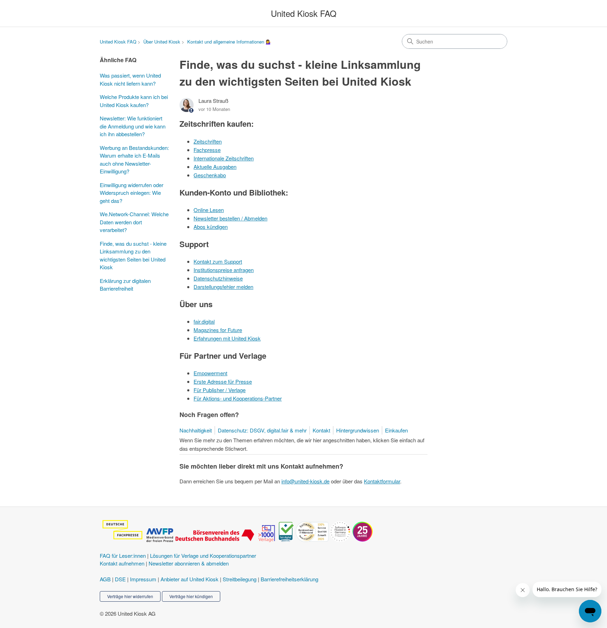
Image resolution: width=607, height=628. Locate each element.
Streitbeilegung (239, 579)
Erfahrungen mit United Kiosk (227, 338)
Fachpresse (207, 149)
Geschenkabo (210, 175)
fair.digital (204, 321)
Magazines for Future (218, 329)
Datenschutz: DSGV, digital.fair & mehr (262, 430)
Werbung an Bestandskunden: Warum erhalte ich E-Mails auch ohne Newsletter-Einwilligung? (134, 159)
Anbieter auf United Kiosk (189, 579)
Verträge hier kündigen (191, 596)
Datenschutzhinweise (218, 278)
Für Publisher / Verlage (220, 390)
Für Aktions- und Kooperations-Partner (238, 398)
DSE (120, 579)
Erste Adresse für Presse (223, 381)
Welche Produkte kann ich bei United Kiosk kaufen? (134, 100)
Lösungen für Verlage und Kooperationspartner (203, 555)
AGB (105, 579)
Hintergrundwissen (357, 430)
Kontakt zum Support (218, 261)
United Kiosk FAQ (118, 41)
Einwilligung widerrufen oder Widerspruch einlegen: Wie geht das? (131, 192)
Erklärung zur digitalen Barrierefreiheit (125, 284)
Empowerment (210, 373)
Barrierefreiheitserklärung (289, 579)
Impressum (143, 579)
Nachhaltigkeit (196, 430)
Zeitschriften (208, 141)
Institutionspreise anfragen (224, 269)
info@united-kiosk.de (305, 481)
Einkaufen (396, 430)
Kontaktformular (382, 481)
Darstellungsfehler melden (223, 286)
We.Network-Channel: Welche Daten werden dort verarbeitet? (134, 221)
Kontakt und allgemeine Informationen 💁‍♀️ (229, 41)
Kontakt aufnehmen (122, 563)
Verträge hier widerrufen (130, 596)
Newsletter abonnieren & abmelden (189, 563)
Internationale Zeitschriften (224, 158)
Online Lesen (209, 209)
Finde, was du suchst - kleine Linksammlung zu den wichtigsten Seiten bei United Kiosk (133, 255)
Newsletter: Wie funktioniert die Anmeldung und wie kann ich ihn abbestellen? (132, 126)
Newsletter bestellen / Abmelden (230, 218)
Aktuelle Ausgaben (215, 166)
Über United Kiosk (161, 41)
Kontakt (321, 430)
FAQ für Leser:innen (123, 555)
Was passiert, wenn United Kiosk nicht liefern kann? (130, 79)
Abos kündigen (211, 226)
